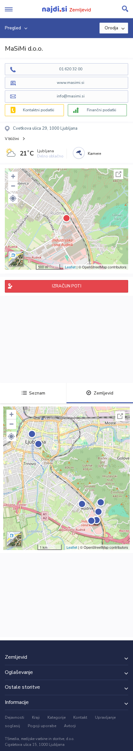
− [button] (13, 186)
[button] (13, 198)
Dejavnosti (14, 717)
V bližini (12, 138)
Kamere (94, 153)
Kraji (36, 717)
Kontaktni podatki (38, 110)
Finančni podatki (101, 110)
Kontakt (80, 717)
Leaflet (70, 266)
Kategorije (56, 717)
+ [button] (13, 176)
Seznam (37, 393)
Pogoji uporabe (42, 725)
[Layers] (16, 259)
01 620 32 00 (70, 69)
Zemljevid (103, 393)
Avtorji (70, 725)
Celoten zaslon (118, 174)
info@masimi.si (71, 96)
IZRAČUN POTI (66, 286)
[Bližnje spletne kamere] (79, 153)
